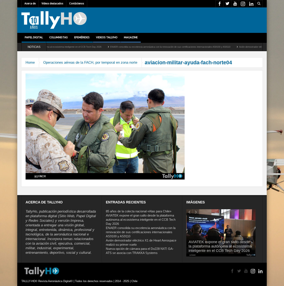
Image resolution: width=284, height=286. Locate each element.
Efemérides (82, 37)
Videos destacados (52, 3)
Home (30, 62)
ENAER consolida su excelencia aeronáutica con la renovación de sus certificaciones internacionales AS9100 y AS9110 (156, 47)
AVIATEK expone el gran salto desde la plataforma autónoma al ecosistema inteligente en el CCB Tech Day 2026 (140, 219)
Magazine (131, 37)
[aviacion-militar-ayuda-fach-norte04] (105, 126)
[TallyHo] (54, 20)
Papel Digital (34, 37)
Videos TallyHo (106, 37)
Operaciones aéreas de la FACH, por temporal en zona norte (90, 62)
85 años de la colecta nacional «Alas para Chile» (138, 211)
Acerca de (30, 3)
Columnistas (58, 37)
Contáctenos (76, 3)
